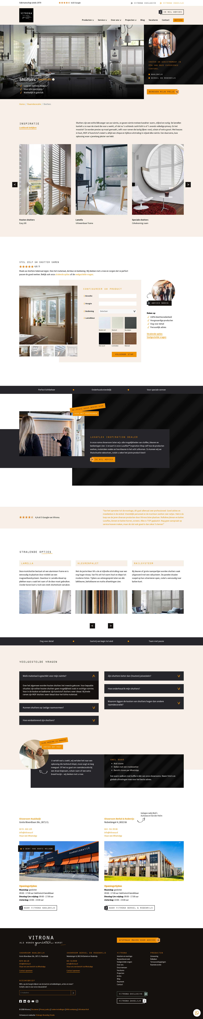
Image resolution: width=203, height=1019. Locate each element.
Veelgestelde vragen (156, 337)
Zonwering (154, 956)
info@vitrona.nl (26, 832)
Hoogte (88, 303)
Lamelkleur (90, 318)
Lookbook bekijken (28, 127)
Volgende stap (124, 354)
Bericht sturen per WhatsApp (126, 770)
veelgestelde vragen (84, 274)
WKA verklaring (71, 1009)
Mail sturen (118, 763)
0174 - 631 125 (25, 829)
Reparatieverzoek (123, 959)
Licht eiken (115, 346)
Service (101, 20)
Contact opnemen (26, 970)
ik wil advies (104, 459)
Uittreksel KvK (83, 1009)
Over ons (115, 20)
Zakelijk (173, 2)
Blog (143, 20)
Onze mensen (122, 967)
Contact (165, 20)
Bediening (89, 311)
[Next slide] (188, 184)
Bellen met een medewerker (126, 766)
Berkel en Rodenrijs (163, 77)
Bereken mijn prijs (161, 91)
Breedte (88, 296)
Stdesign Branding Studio (45, 1015)
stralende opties (62, 274)
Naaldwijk (156, 74)
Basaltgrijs (128, 330)
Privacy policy (45, 1009)
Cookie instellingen (58, 1009)
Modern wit (102, 330)
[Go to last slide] (22, 317)
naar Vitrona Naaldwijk (39, 907)
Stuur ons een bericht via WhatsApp (32, 966)
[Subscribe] (73, 992)
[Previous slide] (15, 184)
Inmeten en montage (124, 956)
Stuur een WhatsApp (28, 835)
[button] (24, 351)
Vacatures (153, 20)
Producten (87, 20)
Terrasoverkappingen (158, 962)
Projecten (129, 20)
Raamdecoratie (155, 965)
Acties (178, 19)
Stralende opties (154, 334)
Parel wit (114, 330)
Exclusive (145, 2)
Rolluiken (153, 959)
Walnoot (127, 346)
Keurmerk (120, 982)
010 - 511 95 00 (110, 829)
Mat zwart (102, 346)
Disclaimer (35, 1009)
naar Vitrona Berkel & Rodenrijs (131, 907)
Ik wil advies (172, 11)
